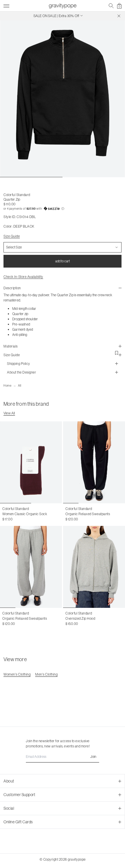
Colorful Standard (16, 195)
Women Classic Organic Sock (24, 514)
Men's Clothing (46, 674)
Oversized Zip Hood (80, 618)
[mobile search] (111, 5)
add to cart (62, 261)
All (20, 385)
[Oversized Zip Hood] (94, 567)
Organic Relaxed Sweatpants (87, 514)
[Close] (119, 16)
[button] (62, 208)
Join (93, 756)
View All (9, 413)
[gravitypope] (62, 6)
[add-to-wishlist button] (116, 353)
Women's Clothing (17, 674)
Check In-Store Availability (23, 277)
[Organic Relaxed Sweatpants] (94, 462)
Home (7, 385)
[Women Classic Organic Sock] (31, 462)
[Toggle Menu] (6, 5)
